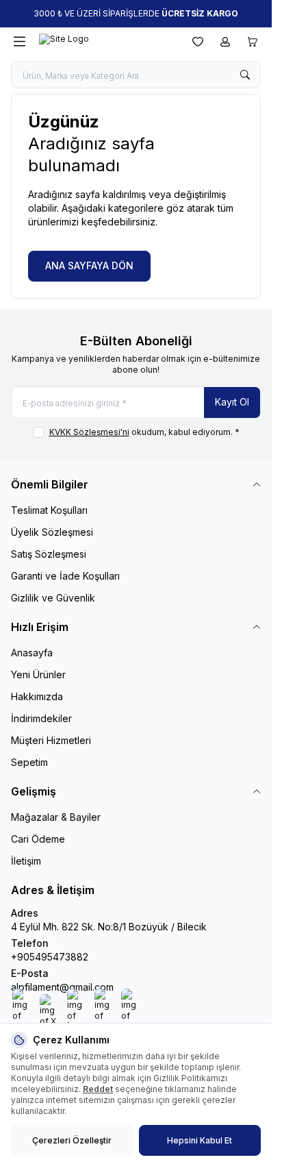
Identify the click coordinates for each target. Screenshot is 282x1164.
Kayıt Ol (232, 402)
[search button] (245, 74)
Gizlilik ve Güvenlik (53, 598)
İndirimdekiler (41, 718)
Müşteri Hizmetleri (51, 740)
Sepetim (29, 762)
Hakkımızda (37, 696)
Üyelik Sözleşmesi (52, 532)
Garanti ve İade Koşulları (65, 576)
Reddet (98, 1089)
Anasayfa (32, 652)
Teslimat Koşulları (49, 510)
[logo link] (104, 42)
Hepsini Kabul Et (199, 1140)
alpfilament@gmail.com (62, 987)
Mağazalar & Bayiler (56, 817)
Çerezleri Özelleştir (72, 1140)
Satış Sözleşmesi (48, 554)
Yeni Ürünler (38, 674)
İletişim (26, 861)
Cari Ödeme (38, 839)
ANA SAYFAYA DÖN (89, 265)
